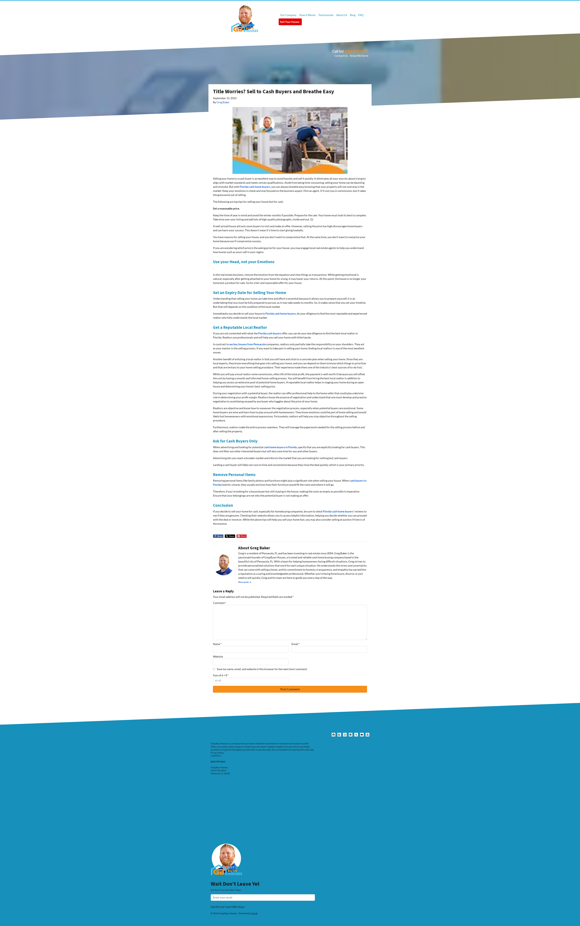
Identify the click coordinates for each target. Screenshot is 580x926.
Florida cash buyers (269, 333)
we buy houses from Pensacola (247, 344)
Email (296, 644)
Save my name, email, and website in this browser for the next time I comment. (262, 669)
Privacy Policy (217, 753)
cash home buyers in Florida (280, 447)
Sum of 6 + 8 (221, 675)
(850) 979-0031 (356, 51)
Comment (219, 602)
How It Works (307, 15)
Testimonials (326, 15)
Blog (352, 15)
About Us (341, 15)
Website (218, 656)
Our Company (288, 15)
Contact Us (341, 55)
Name (217, 644)
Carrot (254, 913)
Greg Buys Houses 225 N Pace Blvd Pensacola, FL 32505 (220, 770)
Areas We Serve (359, 55)
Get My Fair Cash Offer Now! (228, 906)
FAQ (360, 15)
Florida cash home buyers (255, 186)
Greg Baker (223, 102)
